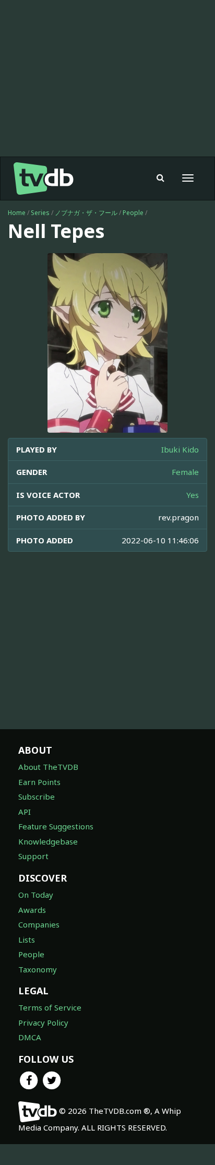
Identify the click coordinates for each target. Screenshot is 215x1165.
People (133, 212)
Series (40, 212)
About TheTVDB (48, 767)
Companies (38, 924)
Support (33, 856)
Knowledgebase (48, 841)
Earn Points (39, 782)
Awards (32, 910)
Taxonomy (37, 969)
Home (17, 212)
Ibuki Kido (180, 449)
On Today (35, 894)
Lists (26, 939)
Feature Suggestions (55, 826)
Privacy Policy (43, 1022)
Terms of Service (49, 1007)
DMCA (29, 1037)
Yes (192, 495)
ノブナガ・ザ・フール (86, 212)
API (24, 811)
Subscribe (36, 796)
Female (185, 472)
